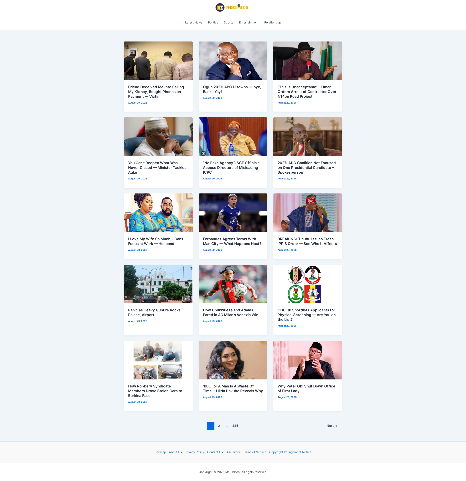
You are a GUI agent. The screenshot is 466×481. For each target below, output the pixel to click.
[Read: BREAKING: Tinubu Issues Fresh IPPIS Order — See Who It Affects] (307, 212)
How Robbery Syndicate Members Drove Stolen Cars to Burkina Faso (155, 391)
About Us (175, 452)
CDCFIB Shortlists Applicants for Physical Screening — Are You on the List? (307, 315)
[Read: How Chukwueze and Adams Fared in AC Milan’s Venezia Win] (233, 284)
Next (332, 425)
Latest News (193, 22)
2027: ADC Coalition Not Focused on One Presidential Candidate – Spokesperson (307, 168)
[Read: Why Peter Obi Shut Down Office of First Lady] (307, 359)
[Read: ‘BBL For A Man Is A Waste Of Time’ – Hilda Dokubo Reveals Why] (233, 359)
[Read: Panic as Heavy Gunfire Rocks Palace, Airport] (158, 284)
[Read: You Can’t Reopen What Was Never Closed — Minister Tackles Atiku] (158, 136)
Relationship (272, 22)
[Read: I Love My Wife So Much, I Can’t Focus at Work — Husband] (158, 212)
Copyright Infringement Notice (290, 452)
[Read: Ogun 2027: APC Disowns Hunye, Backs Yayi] (233, 60)
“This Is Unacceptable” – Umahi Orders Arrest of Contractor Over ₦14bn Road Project (307, 92)
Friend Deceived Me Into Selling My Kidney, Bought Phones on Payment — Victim (156, 92)
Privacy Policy (194, 452)
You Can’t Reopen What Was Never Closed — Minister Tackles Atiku (157, 168)
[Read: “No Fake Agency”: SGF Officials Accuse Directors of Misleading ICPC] (233, 136)
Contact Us (215, 452)
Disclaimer (233, 452)
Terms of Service (254, 452)
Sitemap (160, 452)
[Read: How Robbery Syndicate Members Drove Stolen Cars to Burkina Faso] (158, 359)
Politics (213, 22)
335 (235, 425)
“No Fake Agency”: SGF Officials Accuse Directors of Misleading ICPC (231, 168)
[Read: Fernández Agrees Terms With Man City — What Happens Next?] (233, 212)
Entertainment (248, 22)
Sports (228, 22)
